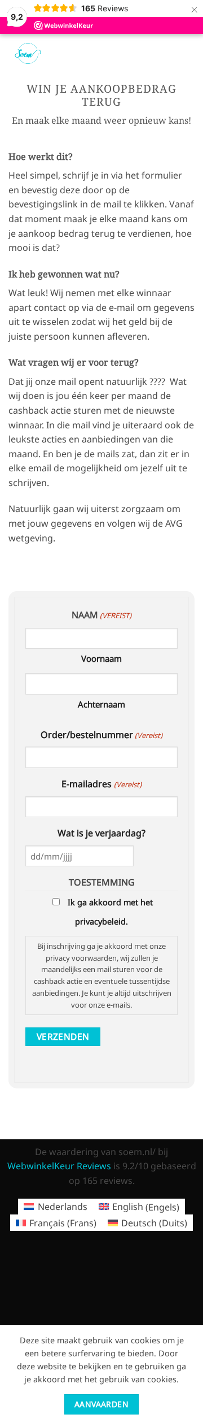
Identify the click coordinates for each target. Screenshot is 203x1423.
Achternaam (101, 704)
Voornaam (101, 658)
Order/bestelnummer (101, 734)
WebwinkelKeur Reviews (59, 1166)
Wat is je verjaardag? (101, 833)
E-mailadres (101, 784)
